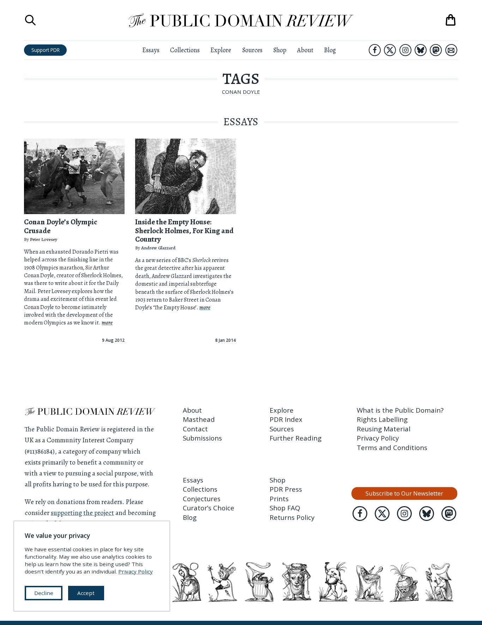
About (305, 50)
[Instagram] (405, 50)
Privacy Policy (378, 438)
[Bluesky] (421, 50)
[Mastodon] (436, 50)
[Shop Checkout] (450, 20)
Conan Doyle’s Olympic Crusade (60, 226)
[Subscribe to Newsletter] (451, 50)
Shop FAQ (285, 507)
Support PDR (45, 50)
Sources (252, 50)
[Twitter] (390, 50)
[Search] (30, 20)
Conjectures (202, 498)
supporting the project (82, 512)
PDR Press (286, 489)
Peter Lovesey (43, 239)
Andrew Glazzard (158, 247)
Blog (330, 50)
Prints (279, 498)
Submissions (202, 438)
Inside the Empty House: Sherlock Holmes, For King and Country (184, 230)
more (107, 323)
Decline (43, 592)
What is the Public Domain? (400, 410)
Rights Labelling (382, 419)
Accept (86, 592)
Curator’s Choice (208, 507)
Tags (241, 79)
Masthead (199, 419)
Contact (195, 428)
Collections (185, 50)
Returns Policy (292, 517)
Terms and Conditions (392, 447)
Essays (150, 50)
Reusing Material (383, 428)
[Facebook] (375, 50)
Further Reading (295, 438)
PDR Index (286, 419)
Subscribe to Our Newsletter (404, 493)
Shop (280, 50)
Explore (220, 50)
